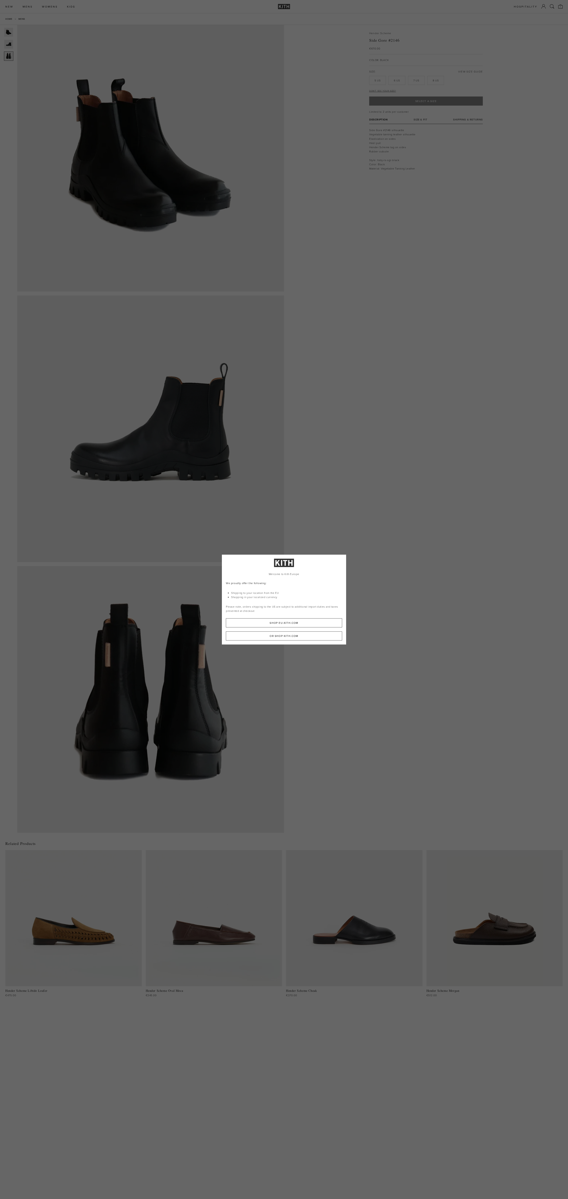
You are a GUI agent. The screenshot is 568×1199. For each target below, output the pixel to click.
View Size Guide (470, 71)
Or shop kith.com (284, 636)
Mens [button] (28, 6)
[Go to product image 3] (8, 56)
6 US (397, 80)
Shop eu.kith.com (284, 623)
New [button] (9, 6)
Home (8, 18)
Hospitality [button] (525, 6)
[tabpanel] (426, 149)
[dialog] (284, 599)
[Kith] (284, 6)
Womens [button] (50, 6)
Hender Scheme (380, 33)
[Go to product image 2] (8, 44)
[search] (552, 6)
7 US (416, 80)
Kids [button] (71, 6)
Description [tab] (378, 119)
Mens (21, 18)
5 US (378, 80)
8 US (436, 80)
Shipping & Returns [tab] (468, 119)
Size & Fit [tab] (420, 119)
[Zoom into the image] (150, 158)
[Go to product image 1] (8, 32)
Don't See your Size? (382, 90)
